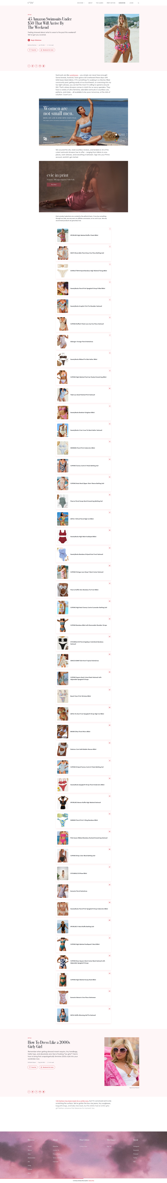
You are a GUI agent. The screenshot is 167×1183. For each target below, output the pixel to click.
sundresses (74, 75)
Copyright (55, 1161)
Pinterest (135, 1154)
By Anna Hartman (32, 45)
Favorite (33, 50)
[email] (39, 65)
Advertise (55, 1146)
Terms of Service (57, 1158)
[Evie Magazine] (31, 2)
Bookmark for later (48, 50)
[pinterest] (36, 65)
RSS (134, 1161)
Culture (30, 1169)
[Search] (138, 3)
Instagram (136, 1146)
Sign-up (109, 1146)
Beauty (30, 1150)
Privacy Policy (57, 1154)
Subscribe (91, 1180)
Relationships (31, 1158)
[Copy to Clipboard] (43, 65)
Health (30, 1146)
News (29, 1173)
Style (29, 1154)
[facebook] (28, 65)
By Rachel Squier (32, 1062)
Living (29, 1165)
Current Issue (83, 1146)
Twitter (135, 1158)
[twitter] (32, 65)
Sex (29, 1161)
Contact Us (56, 1150)
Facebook (136, 1150)
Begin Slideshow (36, 40)
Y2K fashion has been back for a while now (72, 1100)
